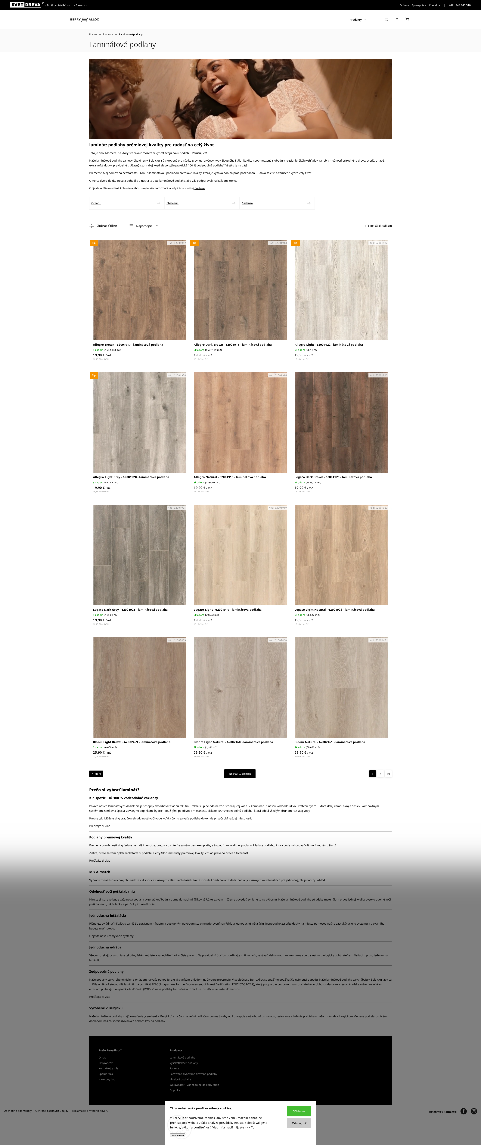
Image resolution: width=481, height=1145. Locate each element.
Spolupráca (419, 5)
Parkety (174, 1068)
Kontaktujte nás (108, 1068)
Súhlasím (299, 1111)
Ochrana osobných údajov (51, 1110)
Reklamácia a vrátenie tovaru (90, 1110)
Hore (98, 773)
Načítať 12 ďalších (240, 773)
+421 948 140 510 (460, 5)
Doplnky (175, 1090)
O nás (102, 1057)
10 (388, 773)
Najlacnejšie (144, 226)
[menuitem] (357, 19)
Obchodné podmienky (18, 1110)
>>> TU (250, 1127)
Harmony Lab (107, 1079)
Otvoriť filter (103, 226)
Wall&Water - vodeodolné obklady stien (194, 1085)
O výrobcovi (106, 1063)
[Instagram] (474, 1111)
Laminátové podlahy (182, 1057)
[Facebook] (463, 1111)
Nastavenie (178, 1135)
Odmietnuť (299, 1123)
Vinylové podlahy (180, 1079)
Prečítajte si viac (99, 826)
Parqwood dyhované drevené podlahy (193, 1074)
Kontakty (434, 5)
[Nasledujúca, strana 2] (380, 773)
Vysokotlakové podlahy (184, 1063)
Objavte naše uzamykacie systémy (111, 936)
